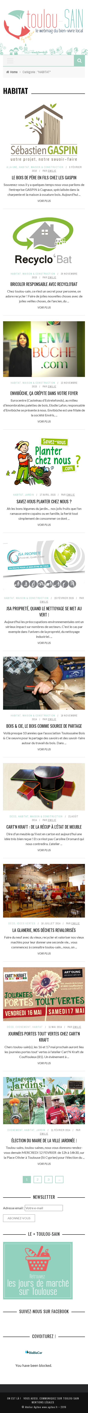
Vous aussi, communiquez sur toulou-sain (51, 1398)
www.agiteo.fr (50, 1407)
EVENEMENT (23, 1027)
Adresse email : (14, 1208)
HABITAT (24, 167)
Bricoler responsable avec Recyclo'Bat (44, 284)
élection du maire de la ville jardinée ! (44, 1140)
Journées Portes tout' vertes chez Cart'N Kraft (44, 1037)
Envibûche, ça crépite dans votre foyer (44, 393)
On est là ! (14, 1398)
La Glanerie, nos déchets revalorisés (44, 930)
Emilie (52, 171)
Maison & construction (47, 167)
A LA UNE (12, 167)
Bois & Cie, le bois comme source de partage (44, 726)
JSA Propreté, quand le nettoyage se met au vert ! (44, 611)
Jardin (29, 494)
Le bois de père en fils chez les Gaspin (44, 177)
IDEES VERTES (26, 923)
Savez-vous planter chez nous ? (44, 501)
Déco (13, 816)
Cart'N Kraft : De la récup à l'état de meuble (44, 827)
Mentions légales (43, 1402)
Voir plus (44, 201)
